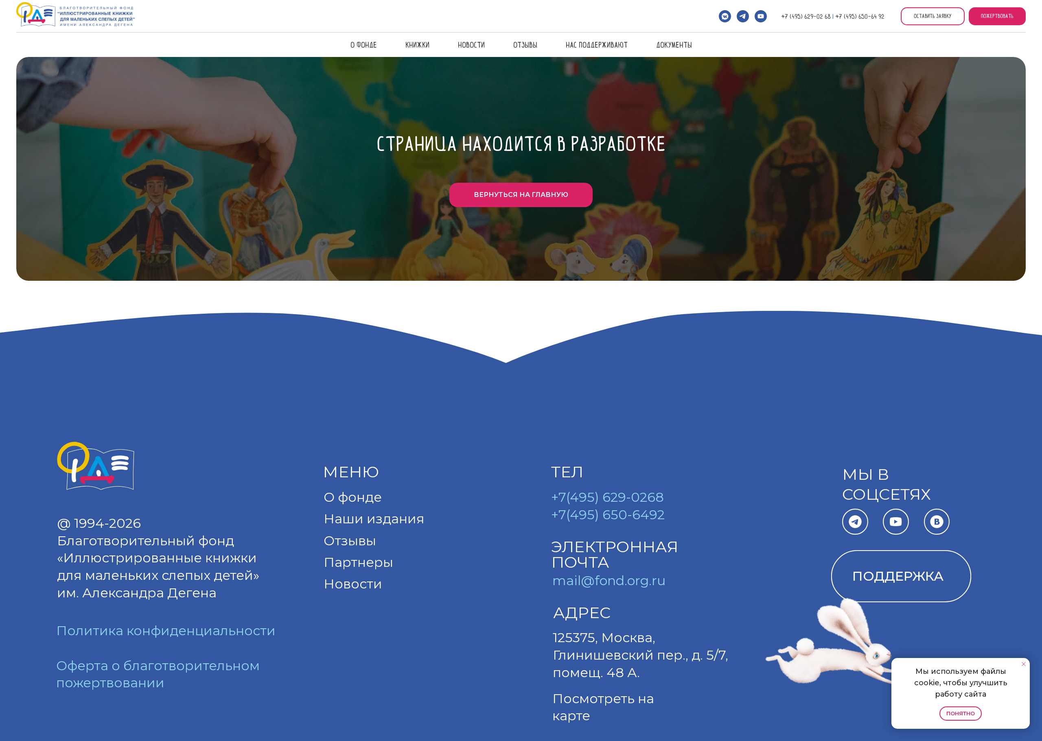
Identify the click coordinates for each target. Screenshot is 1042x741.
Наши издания (374, 519)
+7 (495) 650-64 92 (859, 16)
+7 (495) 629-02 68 (806, 16)
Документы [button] (674, 44)
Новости (471, 44)
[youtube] (761, 16)
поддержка (897, 576)
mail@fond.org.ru (608, 580)
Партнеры (358, 562)
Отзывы (525, 44)
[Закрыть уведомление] (1024, 664)
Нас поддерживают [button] (597, 44)
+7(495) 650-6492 (608, 514)
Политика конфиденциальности (166, 630)
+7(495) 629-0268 (607, 497)
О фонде (353, 497)
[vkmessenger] (725, 16)
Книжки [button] (417, 44)
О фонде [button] (363, 44)
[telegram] (743, 16)
